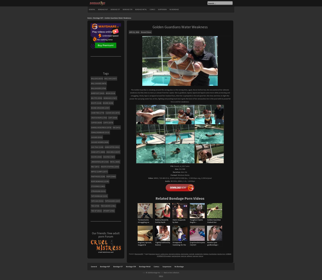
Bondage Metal (141, 9)
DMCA (161, 276)
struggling (98, 191)
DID (116, 127)
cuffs (108, 122)
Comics (152, 9)
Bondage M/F (103, 9)
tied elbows (108, 206)
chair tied (97, 113)
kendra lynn (221, 254)
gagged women (100, 142)
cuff (112, 118)
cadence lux (164, 254)
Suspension (162, 9)
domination (185, 254)
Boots (96, 103)
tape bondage (99, 196)
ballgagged (98, 88)
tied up (201, 256)
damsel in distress (174, 254)
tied (95, 206)
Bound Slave (146, 32)
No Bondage (174, 9)
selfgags (189, 256)
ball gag (111, 78)
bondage (152, 254)
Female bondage (100, 132)
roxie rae (183, 256)
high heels (113, 152)
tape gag (195, 256)
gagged (96, 137)
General (92, 9)
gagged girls (199, 254)
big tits (96, 98)
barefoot (97, 93)
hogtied (109, 157)
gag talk (191, 254)
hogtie (96, 157)
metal (115, 162)
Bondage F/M (127, 9)
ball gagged (98, 83)
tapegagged (112, 201)
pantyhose (98, 176)
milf (95, 167)
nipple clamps (99, 171)
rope (111, 176)
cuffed (96, 122)
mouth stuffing (110, 167)
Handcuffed (112, 147)
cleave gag (113, 113)
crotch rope (99, 118)
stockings (98, 186)
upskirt (108, 211)
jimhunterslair (100, 162)
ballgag (97, 78)
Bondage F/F (115, 9)
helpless (205, 254)
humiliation (213, 254)
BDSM (110, 93)
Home (89, 18)
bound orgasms (100, 108)
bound (157, 254)
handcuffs (98, 152)
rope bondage (175, 256)
